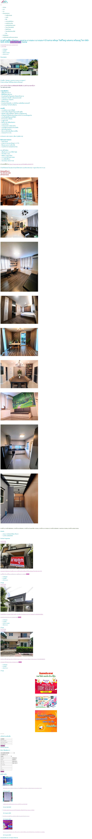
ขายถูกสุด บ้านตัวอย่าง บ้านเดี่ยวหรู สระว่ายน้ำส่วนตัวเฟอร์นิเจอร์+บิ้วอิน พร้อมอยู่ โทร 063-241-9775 (21, 571)
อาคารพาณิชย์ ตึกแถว (9, 21)
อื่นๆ (6, 33)
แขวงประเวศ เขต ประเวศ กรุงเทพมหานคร (9, 617)
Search (2, 771)
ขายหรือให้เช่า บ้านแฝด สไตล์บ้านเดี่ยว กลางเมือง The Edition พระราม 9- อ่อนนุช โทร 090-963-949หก (22, 614)
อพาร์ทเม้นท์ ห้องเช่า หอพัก (10, 25)
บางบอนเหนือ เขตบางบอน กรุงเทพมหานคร (9, 45)
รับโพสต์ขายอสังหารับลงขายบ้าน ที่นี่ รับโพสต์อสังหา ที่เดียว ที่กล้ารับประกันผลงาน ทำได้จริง (18, 810)
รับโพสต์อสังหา (5, 35)
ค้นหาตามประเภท (6, 13)
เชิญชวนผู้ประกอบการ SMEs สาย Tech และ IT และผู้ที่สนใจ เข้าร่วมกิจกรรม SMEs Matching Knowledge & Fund (22, 788)
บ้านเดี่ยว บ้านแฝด (9, 15)
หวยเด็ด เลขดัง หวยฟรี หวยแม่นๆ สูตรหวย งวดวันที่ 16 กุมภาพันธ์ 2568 (15, 804)
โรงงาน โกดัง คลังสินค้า (10, 27)
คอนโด (7, 17)
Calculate (2, 745)
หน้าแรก (4, 7)
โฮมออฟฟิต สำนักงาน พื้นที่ (10, 31)
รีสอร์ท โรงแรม (8, 29)
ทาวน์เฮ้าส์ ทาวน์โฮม (9, 23)
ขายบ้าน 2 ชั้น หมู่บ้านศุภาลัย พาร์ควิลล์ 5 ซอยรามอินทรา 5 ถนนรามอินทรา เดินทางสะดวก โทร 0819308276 (23, 659)
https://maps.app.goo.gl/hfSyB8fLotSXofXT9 (21, 164)
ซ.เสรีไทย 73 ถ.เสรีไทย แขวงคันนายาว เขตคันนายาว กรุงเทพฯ (13, 574)
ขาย (4, 9)
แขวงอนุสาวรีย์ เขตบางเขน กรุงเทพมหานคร (9, 662)
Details (27, 574)
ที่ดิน (6, 19)
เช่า (3, 11)
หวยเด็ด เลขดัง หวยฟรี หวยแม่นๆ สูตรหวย (10, 37)
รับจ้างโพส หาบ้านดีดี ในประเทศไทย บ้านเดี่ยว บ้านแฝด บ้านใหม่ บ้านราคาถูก (16, 816)
